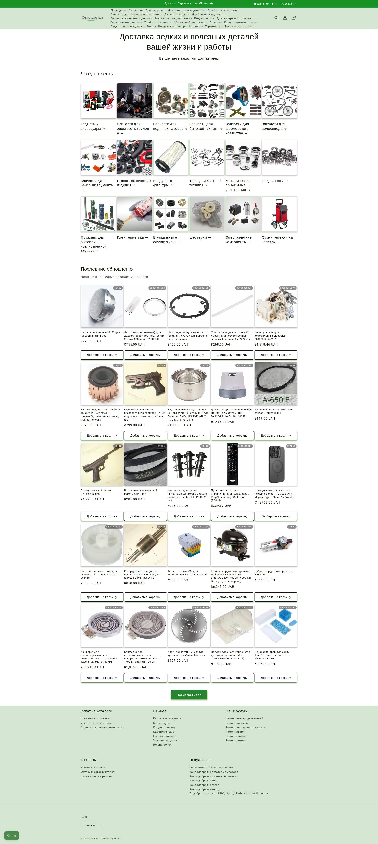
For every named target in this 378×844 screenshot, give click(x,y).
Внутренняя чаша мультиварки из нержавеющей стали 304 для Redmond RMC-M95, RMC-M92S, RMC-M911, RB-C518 (188, 414)
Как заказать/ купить (167, 718)
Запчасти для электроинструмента (134, 128)
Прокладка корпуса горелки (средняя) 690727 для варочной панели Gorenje (188, 335)
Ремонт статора (236, 736)
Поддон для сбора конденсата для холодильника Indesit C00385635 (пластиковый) (230, 655)
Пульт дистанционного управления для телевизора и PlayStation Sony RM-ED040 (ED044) (230, 495)
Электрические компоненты (239, 239)
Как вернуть (161, 723)
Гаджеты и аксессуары (91, 126)
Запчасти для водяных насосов (168, 126)
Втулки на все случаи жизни (165, 239)
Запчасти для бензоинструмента (97, 183)
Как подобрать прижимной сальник (213, 776)
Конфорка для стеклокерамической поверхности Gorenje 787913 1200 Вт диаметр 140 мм (99, 656)
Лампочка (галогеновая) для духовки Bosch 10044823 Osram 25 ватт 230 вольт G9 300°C (144, 335)
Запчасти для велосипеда (273, 126)
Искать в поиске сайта (96, 723)
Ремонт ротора (236, 740)
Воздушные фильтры (163, 183)
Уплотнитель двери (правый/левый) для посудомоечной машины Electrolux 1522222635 (230, 335)
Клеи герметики (130, 237)
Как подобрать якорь (203, 780)
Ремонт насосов (237, 723)
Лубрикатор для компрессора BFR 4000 (274, 573)
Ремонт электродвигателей (244, 718)
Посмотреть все (189, 695)
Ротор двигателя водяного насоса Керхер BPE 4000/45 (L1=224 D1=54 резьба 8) (141, 574)
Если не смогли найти (96, 718)
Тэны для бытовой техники (205, 183)
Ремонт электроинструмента (245, 727)
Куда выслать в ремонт (96, 776)
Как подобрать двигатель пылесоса (213, 771)
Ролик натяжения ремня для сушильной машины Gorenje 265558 (99, 574)
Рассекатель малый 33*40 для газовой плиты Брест (100, 334)
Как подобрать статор (204, 784)
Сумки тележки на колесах (277, 239)
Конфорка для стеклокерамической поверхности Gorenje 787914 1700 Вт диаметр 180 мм (142, 656)
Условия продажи (165, 740)
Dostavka (95, 839)
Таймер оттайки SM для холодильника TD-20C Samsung (188, 573)
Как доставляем (164, 727)
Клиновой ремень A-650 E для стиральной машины (274, 411)
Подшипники (273, 181)
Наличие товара (164, 736)
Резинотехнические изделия (134, 183)
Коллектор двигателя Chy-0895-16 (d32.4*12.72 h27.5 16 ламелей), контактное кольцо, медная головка (101, 414)
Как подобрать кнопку (204, 789)
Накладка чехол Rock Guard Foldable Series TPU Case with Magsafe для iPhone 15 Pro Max (274, 494)
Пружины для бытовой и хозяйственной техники (94, 244)
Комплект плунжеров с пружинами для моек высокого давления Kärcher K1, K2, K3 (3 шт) (187, 495)
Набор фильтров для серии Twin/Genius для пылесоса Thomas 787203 (272, 655)
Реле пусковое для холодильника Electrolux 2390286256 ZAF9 (270, 335)
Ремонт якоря (235, 731)
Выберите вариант (276, 516)
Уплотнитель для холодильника (211, 766)
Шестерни (198, 237)
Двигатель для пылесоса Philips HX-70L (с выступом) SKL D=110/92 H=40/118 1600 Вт (231, 413)
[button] (156, 10)
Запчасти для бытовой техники (204, 126)
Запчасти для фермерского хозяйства (237, 128)
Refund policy (162, 744)
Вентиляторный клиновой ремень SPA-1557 (140, 492)
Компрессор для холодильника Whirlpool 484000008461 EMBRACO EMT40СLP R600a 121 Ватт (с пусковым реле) (231, 576)
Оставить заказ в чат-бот (97, 771)
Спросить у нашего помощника (102, 727)
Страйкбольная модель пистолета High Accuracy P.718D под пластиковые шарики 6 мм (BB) (144, 414)
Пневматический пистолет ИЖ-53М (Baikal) (98, 492)
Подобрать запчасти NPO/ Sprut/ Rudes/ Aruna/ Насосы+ (228, 793)
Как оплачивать (163, 731)
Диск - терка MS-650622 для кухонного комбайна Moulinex (186, 653)
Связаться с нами (93, 766)
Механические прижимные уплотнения (238, 185)
